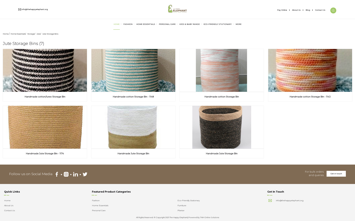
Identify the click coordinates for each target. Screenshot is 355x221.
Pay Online (282, 9)
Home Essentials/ (18, 34)
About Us (296, 9)
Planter (181, 210)
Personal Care (167, 24)
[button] (333, 8)
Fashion (127, 24)
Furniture (182, 205)
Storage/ (31, 34)
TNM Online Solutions (209, 217)
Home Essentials (145, 24)
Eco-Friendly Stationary (218, 24)
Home (117, 24)
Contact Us (320, 9)
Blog (308, 9)
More (238, 24)
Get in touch (336, 173)
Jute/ (39, 34)
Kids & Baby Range (189, 24)
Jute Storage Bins (50, 34)
